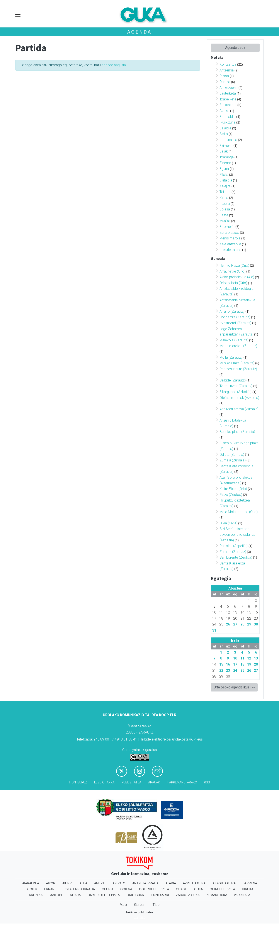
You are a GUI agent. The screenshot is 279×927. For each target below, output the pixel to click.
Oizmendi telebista (104, 895)
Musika (224, 221)
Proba (224, 76)
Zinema (225, 163)
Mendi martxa (229, 238)
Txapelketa (227, 99)
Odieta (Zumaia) (231, 454)
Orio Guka (135, 895)
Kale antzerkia (230, 244)
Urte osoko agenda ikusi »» (234, 687)
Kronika (36, 895)
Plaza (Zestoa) (230, 495)
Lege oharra (104, 782)
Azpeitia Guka (194, 883)
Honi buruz (78, 782)
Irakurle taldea (230, 250)
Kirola (223, 198)
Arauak (154, 782)
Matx (123, 905)
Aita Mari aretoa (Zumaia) (239, 409)
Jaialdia (225, 128)
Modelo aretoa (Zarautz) (238, 346)
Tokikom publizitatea (139, 912)
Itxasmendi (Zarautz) (235, 323)
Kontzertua (227, 64)
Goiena (126, 889)
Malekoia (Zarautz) (233, 340)
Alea (83, 883)
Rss (207, 782)
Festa (223, 215)
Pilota (223, 175)
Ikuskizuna (227, 122)
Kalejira (225, 186)
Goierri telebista (154, 889)
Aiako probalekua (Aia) (236, 277)
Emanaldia (227, 117)
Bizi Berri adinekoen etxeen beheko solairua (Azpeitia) (237, 534)
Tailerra (225, 192)
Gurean (140, 905)
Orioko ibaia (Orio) (233, 283)
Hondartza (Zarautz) (234, 317)
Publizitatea (131, 782)
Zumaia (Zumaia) (232, 460)
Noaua (75, 895)
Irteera (224, 204)
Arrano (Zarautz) (232, 311)
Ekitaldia (225, 180)
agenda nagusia (114, 65)
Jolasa (224, 209)
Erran (49, 889)
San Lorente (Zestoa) (235, 557)
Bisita (223, 134)
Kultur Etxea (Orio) (233, 489)
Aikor (50, 883)
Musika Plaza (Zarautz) (236, 363)
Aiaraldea (30, 883)
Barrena (250, 883)
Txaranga (226, 157)
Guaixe (181, 889)
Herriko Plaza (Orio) (234, 265)
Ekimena (226, 146)
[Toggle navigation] (18, 15)
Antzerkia (226, 70)
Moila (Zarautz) (231, 357)
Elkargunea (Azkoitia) (235, 392)
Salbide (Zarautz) (232, 380)
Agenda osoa (235, 48)
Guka (198, 889)
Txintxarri (160, 895)
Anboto (118, 883)
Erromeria (227, 227)
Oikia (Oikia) (228, 523)
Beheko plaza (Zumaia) (237, 432)
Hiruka (247, 889)
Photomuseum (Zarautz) (238, 369)
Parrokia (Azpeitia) (233, 546)
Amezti (99, 883)
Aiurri (67, 883)
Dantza (224, 82)
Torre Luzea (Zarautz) (235, 386)
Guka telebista (222, 889)
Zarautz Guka (187, 895)
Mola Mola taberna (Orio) (238, 512)
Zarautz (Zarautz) (232, 552)
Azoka (224, 111)
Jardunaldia (228, 140)
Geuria (107, 889)
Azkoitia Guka (224, 883)
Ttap (156, 905)
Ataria (170, 883)
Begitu (31, 889)
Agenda (139, 31)
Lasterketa (227, 93)
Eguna (224, 169)
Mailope (56, 895)
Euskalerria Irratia (78, 889)
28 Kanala (242, 895)
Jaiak (223, 151)
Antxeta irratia (145, 883)
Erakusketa (227, 105)
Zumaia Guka (216, 895)
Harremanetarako (182, 782)
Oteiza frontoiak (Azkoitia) (239, 398)
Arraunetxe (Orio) (232, 271)
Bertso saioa (229, 232)
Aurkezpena (228, 88)
